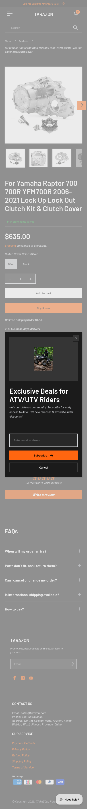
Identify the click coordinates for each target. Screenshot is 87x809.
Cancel (43, 467)
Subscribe (40, 455)
